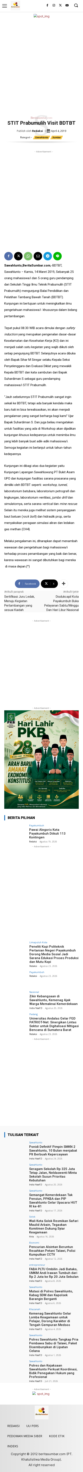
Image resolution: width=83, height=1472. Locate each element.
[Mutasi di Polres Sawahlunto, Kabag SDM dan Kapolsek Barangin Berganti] (15, 1294)
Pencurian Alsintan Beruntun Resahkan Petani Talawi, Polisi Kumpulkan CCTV (52, 1250)
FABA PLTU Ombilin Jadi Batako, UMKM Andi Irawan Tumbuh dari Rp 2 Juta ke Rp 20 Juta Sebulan (54, 1273)
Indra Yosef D (35, 1008)
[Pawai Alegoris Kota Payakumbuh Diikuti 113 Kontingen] (15, 832)
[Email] (38, 256)
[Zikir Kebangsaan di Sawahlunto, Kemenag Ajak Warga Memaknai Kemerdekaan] (15, 999)
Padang (33, 1014)
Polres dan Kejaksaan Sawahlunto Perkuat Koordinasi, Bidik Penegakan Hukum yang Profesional (53, 1371)
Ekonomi (34, 1242)
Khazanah (34, 1309)
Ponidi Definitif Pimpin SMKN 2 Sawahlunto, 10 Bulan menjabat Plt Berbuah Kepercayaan (53, 1150)
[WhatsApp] (28, 256)
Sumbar (56, 137)
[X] (60, 5)
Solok (32, 1216)
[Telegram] (47, 256)
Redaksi (37, 131)
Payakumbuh (36, 825)
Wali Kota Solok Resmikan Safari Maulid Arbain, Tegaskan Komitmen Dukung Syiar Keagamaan (53, 1226)
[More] (63, 584)
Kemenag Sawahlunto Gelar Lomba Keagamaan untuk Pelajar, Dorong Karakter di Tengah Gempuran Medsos (50, 1319)
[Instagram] (54, 5)
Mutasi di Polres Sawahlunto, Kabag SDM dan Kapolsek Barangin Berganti (51, 1295)
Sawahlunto (41, 137)
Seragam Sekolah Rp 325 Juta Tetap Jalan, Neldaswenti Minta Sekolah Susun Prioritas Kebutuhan (53, 1174)
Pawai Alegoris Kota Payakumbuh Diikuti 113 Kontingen (47, 833)
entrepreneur (37, 1265)
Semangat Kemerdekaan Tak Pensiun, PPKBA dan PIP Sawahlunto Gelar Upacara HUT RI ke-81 (53, 1200)
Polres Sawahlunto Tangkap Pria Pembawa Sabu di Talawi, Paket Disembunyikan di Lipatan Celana (53, 1345)
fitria (31, 1236)
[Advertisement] (41, 66)
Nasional (34, 992)
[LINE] (57, 256)
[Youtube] (67, 5)
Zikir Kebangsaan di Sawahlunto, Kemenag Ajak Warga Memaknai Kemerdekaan (53, 1000)
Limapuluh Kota (38, 942)
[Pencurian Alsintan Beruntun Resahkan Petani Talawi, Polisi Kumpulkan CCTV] (15, 1249)
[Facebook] (47, 5)
